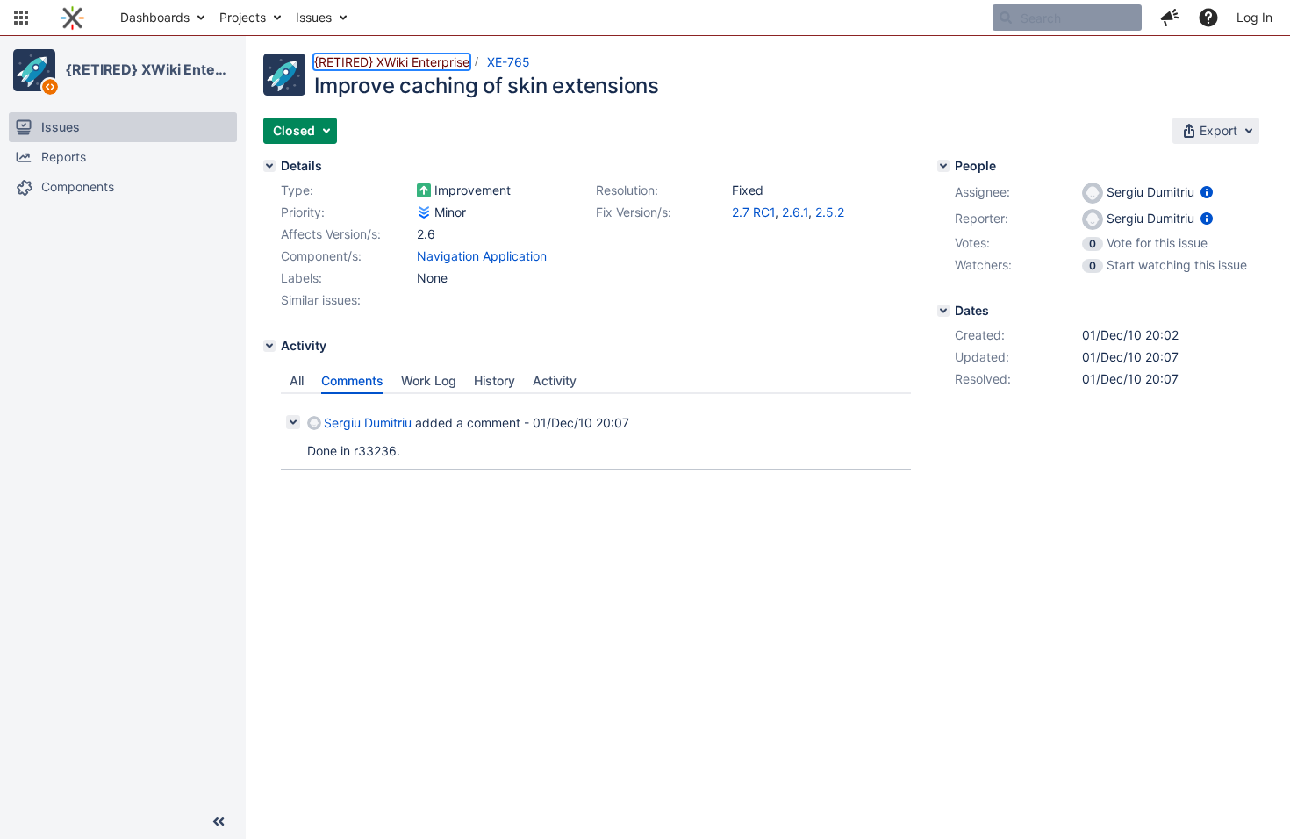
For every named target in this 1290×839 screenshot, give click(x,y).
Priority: (303, 211)
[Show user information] (1207, 191)
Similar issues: (321, 299)
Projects (242, 17)
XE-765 (508, 61)
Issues (314, 17)
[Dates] (943, 311)
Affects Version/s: (331, 233)
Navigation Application (482, 255)
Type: (297, 190)
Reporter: (981, 218)
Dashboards (155, 17)
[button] (21, 17)
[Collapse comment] (293, 422)
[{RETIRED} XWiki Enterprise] (34, 70)
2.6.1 (795, 211)
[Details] (269, 166)
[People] (943, 166)
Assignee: (982, 191)
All (297, 380)
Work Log (428, 380)
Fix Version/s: (633, 211)
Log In (1254, 17)
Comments (352, 380)
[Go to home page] (72, 17)
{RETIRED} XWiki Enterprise (148, 69)
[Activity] (269, 346)
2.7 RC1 (753, 211)
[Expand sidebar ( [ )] (218, 821)
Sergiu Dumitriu (368, 422)
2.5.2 (829, 211)
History (494, 380)
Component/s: (321, 255)
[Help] (1208, 17)
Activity (555, 380)
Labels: (301, 277)
